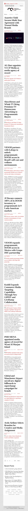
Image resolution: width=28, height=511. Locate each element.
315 (15, 460)
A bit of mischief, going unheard (13, 469)
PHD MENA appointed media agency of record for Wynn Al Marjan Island (13, 342)
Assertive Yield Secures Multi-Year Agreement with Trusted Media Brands (13, 22)
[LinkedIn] (10, 6)
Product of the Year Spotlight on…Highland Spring (14, 477)
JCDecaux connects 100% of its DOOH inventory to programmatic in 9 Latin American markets (13, 204)
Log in (8, 508)
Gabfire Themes (21, 508)
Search (21, 5)
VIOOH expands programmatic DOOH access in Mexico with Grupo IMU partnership (13, 247)
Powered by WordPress (13, 508)
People (20, 491)
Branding (8, 491)
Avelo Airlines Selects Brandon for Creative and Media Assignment (14, 426)
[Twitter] (8, 6)
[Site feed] (13, 6)
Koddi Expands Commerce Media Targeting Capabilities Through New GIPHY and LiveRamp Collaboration (12, 293)
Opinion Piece (12, 494)
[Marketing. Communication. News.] (14, 9)
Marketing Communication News (13, 507)
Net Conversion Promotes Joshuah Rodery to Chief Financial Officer (13, 486)
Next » (18, 460)
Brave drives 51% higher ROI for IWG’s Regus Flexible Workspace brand (13, 481)
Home (5, 14)
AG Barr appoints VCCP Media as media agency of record (12, 69)
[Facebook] (6, 6)
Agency (5, 31)
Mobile (11, 120)
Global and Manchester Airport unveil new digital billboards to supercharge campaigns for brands (13, 383)
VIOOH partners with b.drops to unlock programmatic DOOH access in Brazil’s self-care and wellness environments (13, 156)
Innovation (20, 255)
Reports (17, 494)
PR (6, 492)
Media (11, 31)
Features (10, 492)
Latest (9, 31)
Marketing (6, 394)
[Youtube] (11, 6)
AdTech (19, 30)
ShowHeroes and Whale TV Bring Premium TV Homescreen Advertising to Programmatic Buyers (12, 109)
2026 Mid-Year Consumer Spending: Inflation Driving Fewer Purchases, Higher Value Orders (14, 472)
